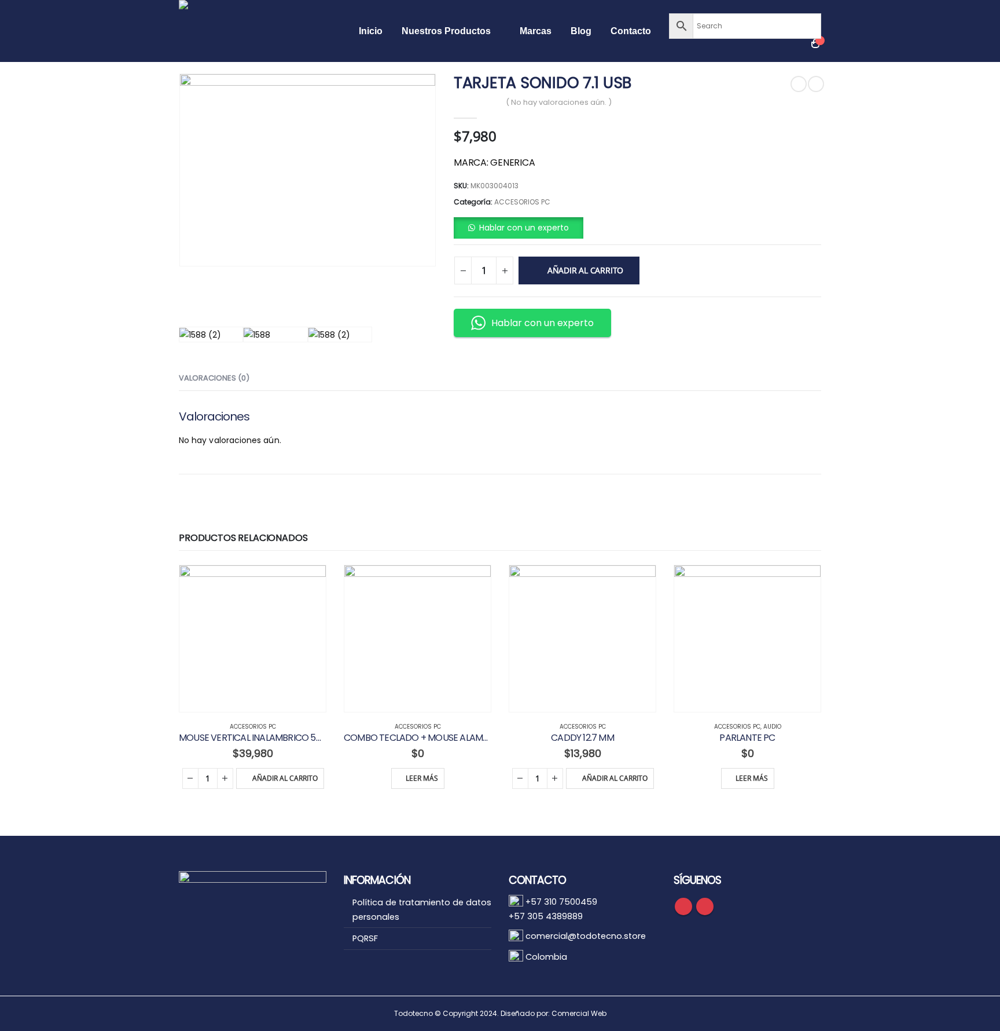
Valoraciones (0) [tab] (214, 377)
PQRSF (365, 938)
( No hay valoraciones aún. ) (559, 102)
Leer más (422, 778)
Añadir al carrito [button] (285, 778)
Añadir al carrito (585, 270)
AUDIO (772, 726)
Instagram (705, 906)
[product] (252, 638)
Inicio (371, 31)
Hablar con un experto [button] (542, 323)
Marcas (536, 31)
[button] (518, 227)
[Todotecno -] (260, 31)
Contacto (631, 31)
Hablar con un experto (524, 227)
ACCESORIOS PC (522, 202)
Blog (581, 31)
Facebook (683, 906)
